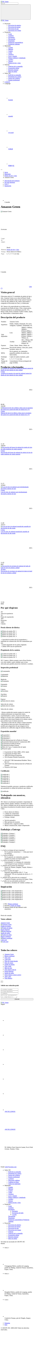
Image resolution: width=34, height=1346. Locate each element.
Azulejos (11, 35)
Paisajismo (11, 41)
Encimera (15, 1211)
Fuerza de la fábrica (14, 78)
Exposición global (13, 68)
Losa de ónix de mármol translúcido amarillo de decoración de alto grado (15, 532)
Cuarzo (10, 51)
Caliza (10, 53)
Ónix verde (8, 966)
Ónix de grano (9, 963)
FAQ (7, 184)
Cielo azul (8, 959)
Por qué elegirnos (10, 182)
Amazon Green (9, 954)
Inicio (6, 172)
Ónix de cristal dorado (11, 961)
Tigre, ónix (8, 976)
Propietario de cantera (14, 76)
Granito (10, 47)
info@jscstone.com (10, 1167)
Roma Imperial (9, 971)
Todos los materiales (14, 1184)
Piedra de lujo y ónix (14, 63)
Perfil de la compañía (14, 75)
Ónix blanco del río (10, 969)
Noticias (10, 1231)
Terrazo (10, 61)
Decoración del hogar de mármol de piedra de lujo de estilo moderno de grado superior (16, 453)
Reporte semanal (13, 70)
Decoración (11, 39)
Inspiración (8, 186)
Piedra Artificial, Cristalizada (16, 58)
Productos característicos (15, 42)
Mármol (10, 49)
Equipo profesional (14, 80)
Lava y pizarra (12, 56)
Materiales (8, 174)
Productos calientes (14, 44)
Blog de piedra (12, 71)
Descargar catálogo (14, 1180)
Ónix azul (7, 957)
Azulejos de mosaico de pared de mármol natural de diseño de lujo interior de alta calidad (16, 374)
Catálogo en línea (13, 1182)
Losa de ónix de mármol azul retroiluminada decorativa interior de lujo (14, 493)
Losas (10, 34)
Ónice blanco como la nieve (13, 975)
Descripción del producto (12, 180)
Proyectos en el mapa (14, 30)
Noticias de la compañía (15, 66)
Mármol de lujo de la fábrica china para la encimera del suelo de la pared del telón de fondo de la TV (16, 413)
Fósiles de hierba (15, 905)
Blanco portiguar (13, 904)
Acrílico (10, 59)
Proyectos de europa (14, 27)
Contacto (7, 82)
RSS (6, 1325)
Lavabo (14, 1214)
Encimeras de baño (17, 1213)
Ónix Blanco (8, 978)
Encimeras (11, 37)
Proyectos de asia (13, 29)
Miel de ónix (8, 968)
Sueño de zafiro (9, 973)
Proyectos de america (14, 25)
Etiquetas (7, 1323)
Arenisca (11, 54)
